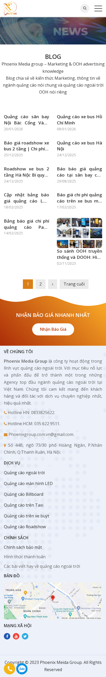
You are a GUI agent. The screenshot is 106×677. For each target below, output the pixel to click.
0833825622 (22, 668)
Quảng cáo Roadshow (25, 526)
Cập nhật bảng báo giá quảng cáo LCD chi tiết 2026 (26, 198)
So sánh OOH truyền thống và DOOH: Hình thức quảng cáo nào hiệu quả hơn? (79, 254)
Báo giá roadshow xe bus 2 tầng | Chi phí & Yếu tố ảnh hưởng (26, 146)
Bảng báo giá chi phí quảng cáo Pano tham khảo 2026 (26, 224)
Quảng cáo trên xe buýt (26, 516)
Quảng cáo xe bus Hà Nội (79, 146)
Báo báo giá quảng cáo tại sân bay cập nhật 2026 (79, 172)
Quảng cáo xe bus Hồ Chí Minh (79, 120)
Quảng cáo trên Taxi (23, 505)
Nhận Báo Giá (53, 329)
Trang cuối (74, 284)
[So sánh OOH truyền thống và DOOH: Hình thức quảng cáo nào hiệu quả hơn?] (79, 232)
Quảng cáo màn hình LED (28, 483)
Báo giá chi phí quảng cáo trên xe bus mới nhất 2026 (79, 198)
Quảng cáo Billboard (23, 494)
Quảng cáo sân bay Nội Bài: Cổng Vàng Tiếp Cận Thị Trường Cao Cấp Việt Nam (26, 120)
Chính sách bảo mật (23, 547)
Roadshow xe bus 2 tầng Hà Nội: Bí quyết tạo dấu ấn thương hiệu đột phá (26, 172)
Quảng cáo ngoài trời (24, 472)
